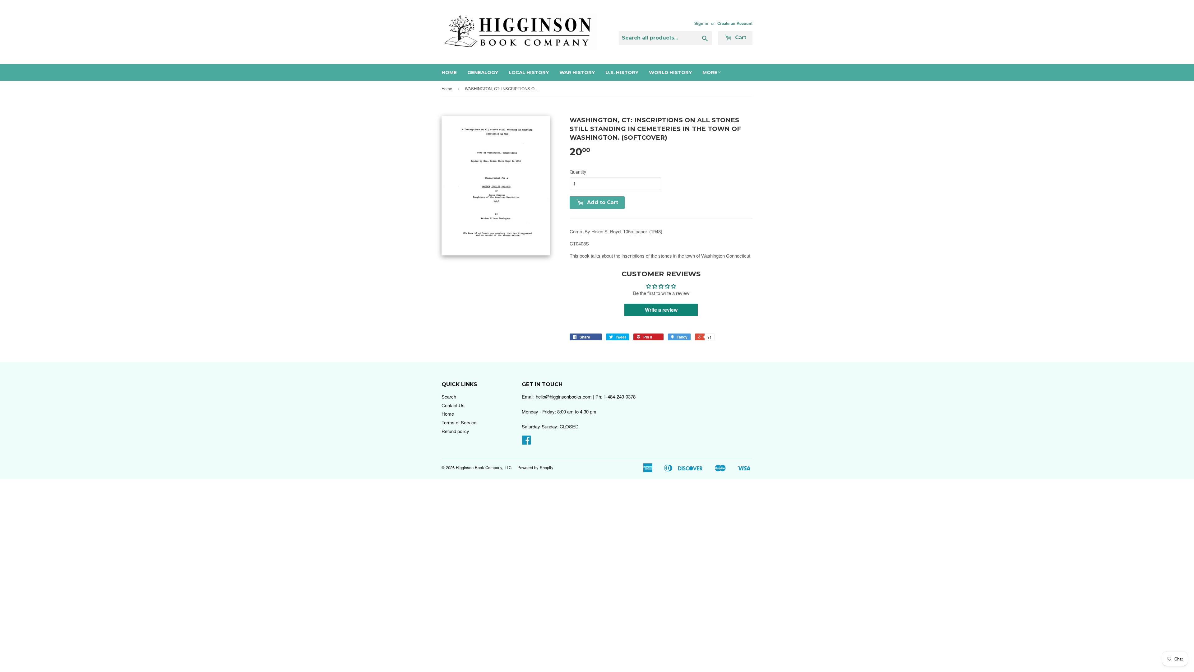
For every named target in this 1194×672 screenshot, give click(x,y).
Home (449, 72)
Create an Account (734, 23)
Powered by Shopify (535, 467)
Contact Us (453, 405)
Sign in (701, 23)
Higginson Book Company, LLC (483, 467)
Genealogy (482, 72)
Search (449, 396)
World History (670, 72)
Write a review (661, 309)
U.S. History (621, 72)
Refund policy (455, 431)
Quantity (578, 172)
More (709, 72)
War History (577, 72)
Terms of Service (459, 422)
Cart (740, 37)
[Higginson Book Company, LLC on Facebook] (526, 441)
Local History (529, 72)
